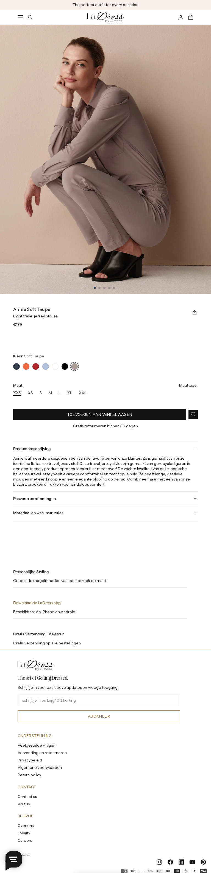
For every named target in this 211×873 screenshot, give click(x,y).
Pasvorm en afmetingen (34, 498)
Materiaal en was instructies (38, 512)
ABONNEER (99, 716)
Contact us (27, 796)
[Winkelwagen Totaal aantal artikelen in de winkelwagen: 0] (190, 17)
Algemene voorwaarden (40, 767)
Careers (25, 840)
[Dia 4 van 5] (109, 288)
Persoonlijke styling (31, 571)
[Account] (181, 17)
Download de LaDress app (37, 602)
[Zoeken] (30, 17)
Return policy (29, 774)
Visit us (24, 803)
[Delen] (194, 312)
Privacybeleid (30, 760)
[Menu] (20, 17)
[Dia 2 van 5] (99, 288)
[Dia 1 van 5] (95, 288)
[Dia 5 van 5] (114, 288)
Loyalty (24, 833)
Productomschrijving (32, 448)
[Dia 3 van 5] (104, 288)
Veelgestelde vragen (36, 745)
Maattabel (188, 385)
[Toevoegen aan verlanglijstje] (193, 414)
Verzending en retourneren (42, 752)
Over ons (26, 825)
